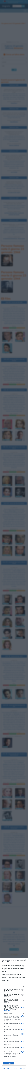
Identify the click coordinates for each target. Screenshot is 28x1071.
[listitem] (14, 987)
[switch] (22, 990)
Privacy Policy (22, 1068)
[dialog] (14, 1014)
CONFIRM (8, 1063)
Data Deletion (6, 1068)
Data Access (14, 1068)
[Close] (25, 960)
